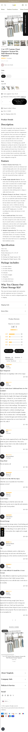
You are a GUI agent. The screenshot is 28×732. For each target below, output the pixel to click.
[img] (14, 364)
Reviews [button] (7, 357)
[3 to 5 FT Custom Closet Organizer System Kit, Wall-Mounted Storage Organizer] (14, 642)
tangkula (7, 706)
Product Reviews (14, 319)
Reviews (2, 533)
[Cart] (25, 5)
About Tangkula (7, 673)
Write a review (9, 351)
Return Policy (4, 311)
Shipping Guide (5, 305)
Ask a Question (19, 351)
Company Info (6, 679)
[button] (14, 334)
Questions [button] (17, 357)
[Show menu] (1, 5)
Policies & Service (8, 685)
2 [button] (15, 620)
